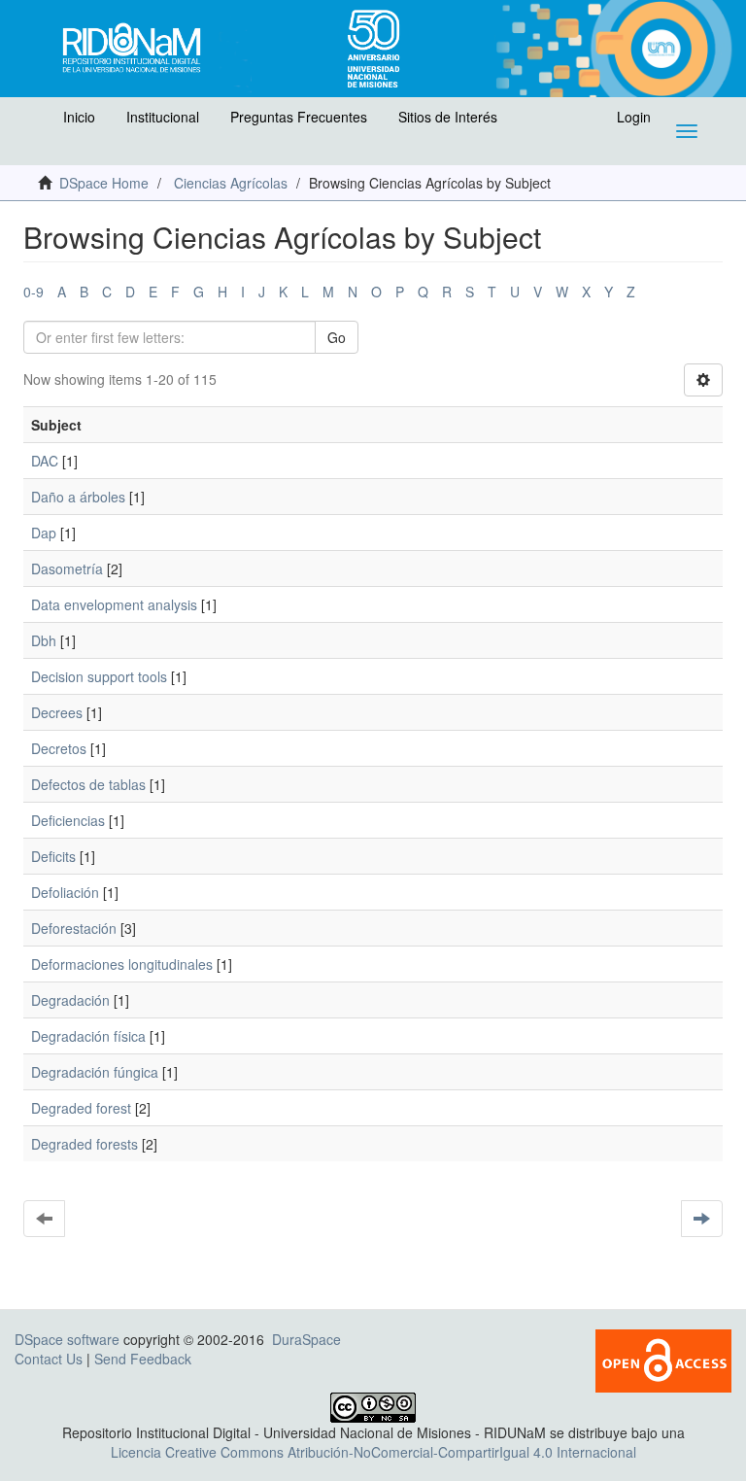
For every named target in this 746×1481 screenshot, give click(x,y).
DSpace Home (104, 182)
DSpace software (67, 1339)
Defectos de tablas (88, 784)
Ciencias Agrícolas (231, 182)
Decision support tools (99, 676)
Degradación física (88, 1036)
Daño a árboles (78, 496)
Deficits (53, 856)
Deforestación (74, 928)
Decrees (57, 712)
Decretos (58, 748)
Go (336, 337)
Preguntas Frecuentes (298, 116)
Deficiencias (68, 820)
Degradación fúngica (94, 1072)
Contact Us (49, 1358)
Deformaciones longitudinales (122, 964)
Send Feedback (142, 1358)
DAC (44, 460)
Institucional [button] (162, 116)
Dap (43, 532)
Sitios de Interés (447, 116)
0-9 (33, 291)
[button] (36, 121)
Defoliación (65, 892)
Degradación (70, 1000)
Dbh (43, 640)
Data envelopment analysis (114, 604)
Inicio (79, 116)
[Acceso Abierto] (663, 1358)
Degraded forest (81, 1108)
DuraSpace (306, 1339)
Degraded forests (84, 1144)
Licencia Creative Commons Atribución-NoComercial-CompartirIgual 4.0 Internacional (373, 1452)
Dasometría (67, 568)
